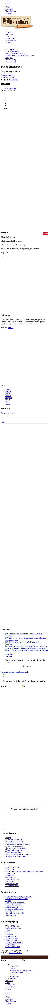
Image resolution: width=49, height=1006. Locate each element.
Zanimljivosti (10, 38)
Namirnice (9, 34)
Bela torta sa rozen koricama (15, 856)
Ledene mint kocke (12, 886)
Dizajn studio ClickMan (15, 953)
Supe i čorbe (14, 977)
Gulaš (3, 422)
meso (7, 389)
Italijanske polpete (11, 907)
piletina (8, 392)
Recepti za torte (11, 940)
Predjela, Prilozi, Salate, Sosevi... (22, 970)
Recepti (8, 32)
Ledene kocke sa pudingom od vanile (18, 897)
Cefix (7, 932)
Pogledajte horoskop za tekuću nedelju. (15, 672)
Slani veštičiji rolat (12, 880)
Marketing (9, 9)
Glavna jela (13, 80)
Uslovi (7, 7)
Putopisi (8, 43)
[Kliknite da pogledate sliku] (8, 75)
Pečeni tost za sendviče (13, 840)
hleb (7, 402)
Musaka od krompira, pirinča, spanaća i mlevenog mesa (25, 648)
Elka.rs (7, 930)
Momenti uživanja (11, 884)
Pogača (8, 901)
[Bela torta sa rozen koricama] (16, 642)
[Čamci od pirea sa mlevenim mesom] (19, 638)
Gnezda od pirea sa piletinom (15, 848)
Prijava (7, 3)
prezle (7, 404)
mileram (8, 396)
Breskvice (9, 882)
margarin (8, 398)
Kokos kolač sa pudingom (14, 903)
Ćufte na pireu (10, 915)
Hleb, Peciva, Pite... (17, 972)
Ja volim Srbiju (10, 936)
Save (46, 233)
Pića (11, 974)
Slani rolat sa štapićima (13, 905)
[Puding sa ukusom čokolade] (16, 650)
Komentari (9, 654)
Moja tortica (9, 869)
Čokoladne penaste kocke (14, 842)
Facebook (9, 656)
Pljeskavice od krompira (14, 909)
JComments (27, 666)
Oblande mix (10, 877)
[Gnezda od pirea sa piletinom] (16, 634)
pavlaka (8, 394)
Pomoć (7, 5)
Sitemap (8, 13)
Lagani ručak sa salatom (14, 846)
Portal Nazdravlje (11, 938)
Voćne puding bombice (13, 850)
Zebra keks (9, 875)
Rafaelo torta (10, 873)
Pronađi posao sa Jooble (14, 943)
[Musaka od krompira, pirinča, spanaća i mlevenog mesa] (26, 646)
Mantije (8, 838)
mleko (7, 400)
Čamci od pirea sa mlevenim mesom (18, 854)
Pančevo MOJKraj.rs (13, 928)
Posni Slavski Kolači (12, 947)
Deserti (12, 968)
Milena (10, 328)
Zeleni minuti (10, 945)
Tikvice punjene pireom (13, 852)
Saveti (7, 36)
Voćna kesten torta (12, 867)
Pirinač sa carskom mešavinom (16, 899)
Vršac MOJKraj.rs (12, 926)
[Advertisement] (10, 144)
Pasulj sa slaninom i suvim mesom (17, 844)
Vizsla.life (9, 934)
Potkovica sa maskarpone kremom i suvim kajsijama (24, 871)
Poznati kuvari (10, 41)
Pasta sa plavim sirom (8, 413)
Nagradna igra (10, 11)
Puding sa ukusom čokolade (38, 650)
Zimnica (13, 979)
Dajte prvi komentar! (8, 88)
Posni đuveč (9, 911)
